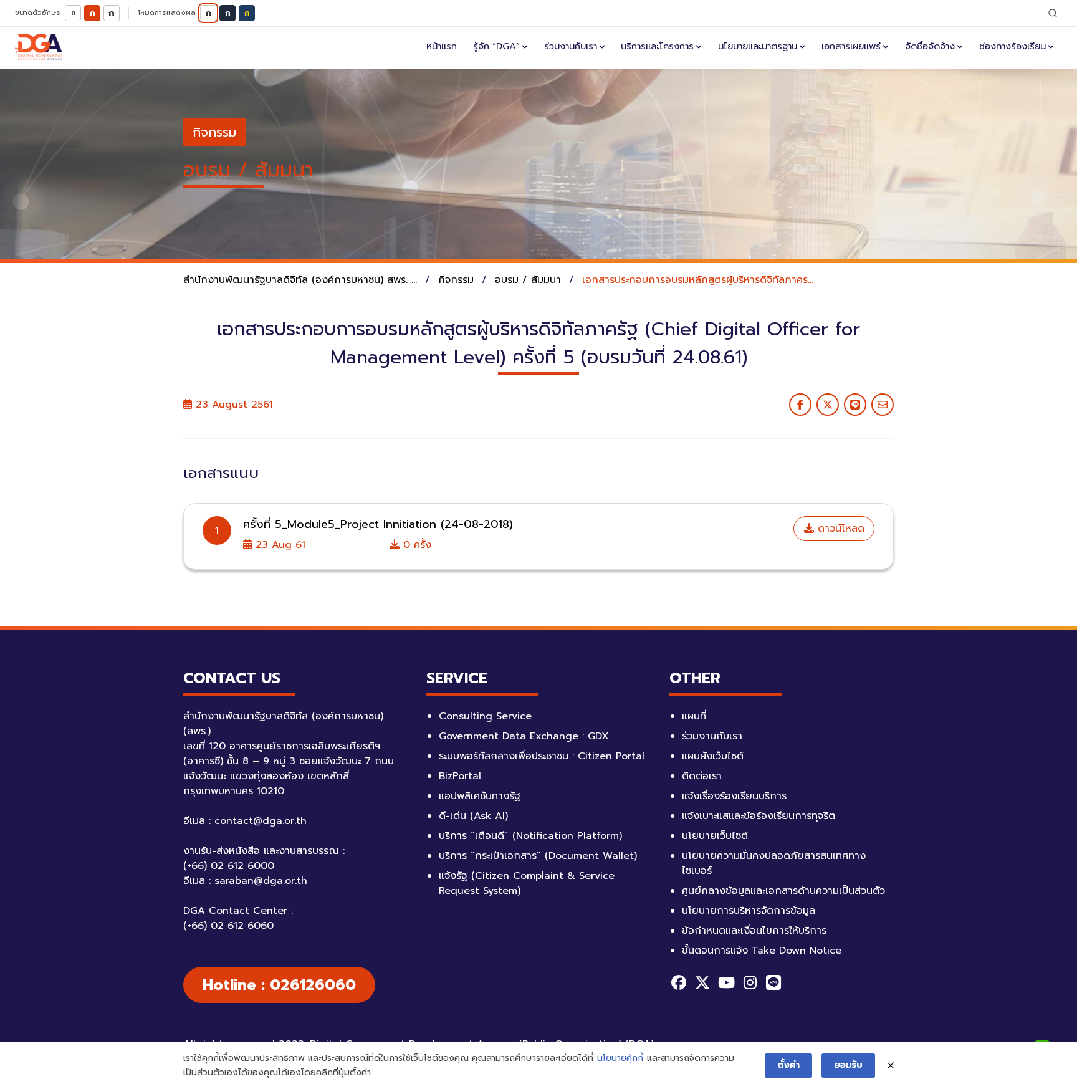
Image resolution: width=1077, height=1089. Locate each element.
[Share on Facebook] (800, 404)
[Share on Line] (855, 404)
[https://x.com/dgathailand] (702, 982)
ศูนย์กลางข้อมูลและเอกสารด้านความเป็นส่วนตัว (783, 890)
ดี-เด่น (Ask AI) (473, 815)
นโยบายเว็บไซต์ (715, 835)
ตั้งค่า (788, 1065)
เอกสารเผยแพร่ (851, 46)
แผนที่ (694, 716)
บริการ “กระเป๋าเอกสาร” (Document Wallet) (538, 855)
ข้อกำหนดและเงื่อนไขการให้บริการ (754, 930)
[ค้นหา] (1052, 13)
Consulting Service (485, 716)
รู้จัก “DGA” (496, 46)
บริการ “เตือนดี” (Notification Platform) (530, 835)
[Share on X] (827, 404)
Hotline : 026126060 (279, 985)
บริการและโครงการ (657, 46)
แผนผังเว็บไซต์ (713, 756)
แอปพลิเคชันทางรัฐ (479, 796)
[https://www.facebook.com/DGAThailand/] (678, 982)
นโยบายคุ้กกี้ (620, 1058)
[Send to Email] (882, 404)
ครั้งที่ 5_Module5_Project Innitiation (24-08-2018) (378, 524)
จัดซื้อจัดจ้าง (930, 46)
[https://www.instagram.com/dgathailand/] (749, 982)
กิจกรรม (214, 132)
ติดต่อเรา (702, 776)
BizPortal (460, 776)
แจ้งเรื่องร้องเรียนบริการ (734, 796)
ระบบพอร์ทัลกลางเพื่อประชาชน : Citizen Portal (541, 756)
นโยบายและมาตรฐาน (757, 46)
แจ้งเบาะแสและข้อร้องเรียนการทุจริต (758, 815)
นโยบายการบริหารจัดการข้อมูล (748, 910)
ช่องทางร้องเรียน (1012, 46)
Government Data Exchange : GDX (524, 736)
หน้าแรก (441, 46)
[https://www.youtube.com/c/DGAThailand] (726, 982)
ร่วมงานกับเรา (570, 46)
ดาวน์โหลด (839, 528)
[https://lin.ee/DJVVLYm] (773, 982)
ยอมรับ (848, 1065)
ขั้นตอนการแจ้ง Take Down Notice (761, 950)
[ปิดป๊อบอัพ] (891, 1066)
